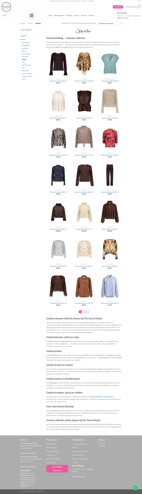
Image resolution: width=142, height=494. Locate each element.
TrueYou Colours (27, 76)
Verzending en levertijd (80, 451)
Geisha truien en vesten (94, 369)
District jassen (51, 462)
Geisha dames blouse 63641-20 (84, 303)
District (24, 51)
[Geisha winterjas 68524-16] (58, 212)
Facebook (102, 443)
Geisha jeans (107, 397)
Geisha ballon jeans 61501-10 (110, 192)
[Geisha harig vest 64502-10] (110, 100)
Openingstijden (59, 15)
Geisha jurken (53, 355)
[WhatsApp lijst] (135, 487)
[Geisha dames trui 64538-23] (58, 249)
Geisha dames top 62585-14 (58, 192)
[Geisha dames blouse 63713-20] (58, 138)
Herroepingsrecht (78, 455)
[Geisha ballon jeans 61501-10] (110, 175)
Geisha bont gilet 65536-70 (84, 118)
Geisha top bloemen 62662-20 (110, 155)
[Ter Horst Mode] (30, 7)
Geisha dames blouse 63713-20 (58, 155)
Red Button (25, 70)
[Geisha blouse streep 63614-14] (110, 286)
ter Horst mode (26, 73)
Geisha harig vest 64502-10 (110, 118)
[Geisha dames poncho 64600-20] (84, 63)
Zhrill (24, 79)
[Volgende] (87, 311)
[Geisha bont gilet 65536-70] (84, 100)
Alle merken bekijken (57, 468)
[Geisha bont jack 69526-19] (84, 212)
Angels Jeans (26, 45)
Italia (23, 62)
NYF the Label (26, 65)
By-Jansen (25, 48)
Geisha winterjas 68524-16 (58, 229)
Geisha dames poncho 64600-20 (84, 81)
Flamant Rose (26, 54)
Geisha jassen (53, 383)
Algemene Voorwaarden (80, 459)
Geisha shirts (65, 341)
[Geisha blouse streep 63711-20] (84, 138)
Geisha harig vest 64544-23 (110, 266)
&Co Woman (26, 42)
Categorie (23, 36)
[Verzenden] (31, 15)
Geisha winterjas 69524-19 (110, 229)
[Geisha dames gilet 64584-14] (110, 63)
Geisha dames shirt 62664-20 (58, 81)
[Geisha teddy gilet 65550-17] (58, 100)
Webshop (69, 15)
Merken (76, 15)
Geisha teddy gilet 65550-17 (58, 118)
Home (50, 15)
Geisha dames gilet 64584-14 (109, 81)
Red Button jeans (52, 447)
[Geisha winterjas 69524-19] (110, 212)
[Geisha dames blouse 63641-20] (84, 286)
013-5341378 (27, 461)
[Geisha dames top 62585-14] (58, 175)
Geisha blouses (54, 341)
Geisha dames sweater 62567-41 (84, 192)
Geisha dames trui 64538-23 (58, 266)
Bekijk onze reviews (123, 18)
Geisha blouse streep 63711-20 (84, 155)
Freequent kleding (52, 451)
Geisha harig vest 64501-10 (58, 303)
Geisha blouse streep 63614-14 (110, 303)
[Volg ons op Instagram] (139, 1)
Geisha (24, 59)
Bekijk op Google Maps (28, 453)
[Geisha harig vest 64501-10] (58, 286)
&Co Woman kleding (53, 459)
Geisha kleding (51, 444)
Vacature (84, 15)
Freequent (25, 56)
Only (23, 68)
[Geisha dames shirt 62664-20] (58, 63)
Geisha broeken (96, 397)
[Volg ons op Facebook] (137, 1)
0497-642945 (27, 448)
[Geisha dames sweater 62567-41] (84, 175)
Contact (91, 15)
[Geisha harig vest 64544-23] (110, 249)
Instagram (102, 446)
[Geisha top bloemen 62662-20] (110, 138)
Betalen (75, 447)
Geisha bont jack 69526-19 (84, 229)
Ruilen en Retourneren (79, 444)
